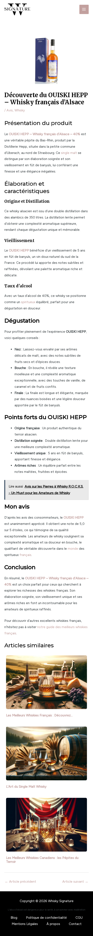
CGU (79, 917)
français (25, 555)
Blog (14, 917)
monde (73, 548)
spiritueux (28, 302)
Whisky (19, 110)
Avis (9, 110)
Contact (75, 924)
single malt (69, 153)
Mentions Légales (25, 924)
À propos (53, 924)
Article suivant (75, 881)
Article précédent (20, 881)
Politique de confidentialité (46, 917)
